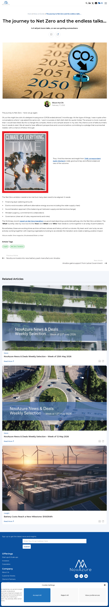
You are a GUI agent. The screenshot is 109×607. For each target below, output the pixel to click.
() (102, 3)
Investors (5, 561)
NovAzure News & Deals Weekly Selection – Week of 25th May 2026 (37, 356)
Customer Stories (8, 576)
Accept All (37, 595)
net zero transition (17, 246)
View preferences (92, 595)
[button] (105, 585)
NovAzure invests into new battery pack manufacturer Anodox (33, 258)
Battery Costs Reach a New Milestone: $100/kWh (28, 516)
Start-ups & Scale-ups (10, 557)
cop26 (5, 246)
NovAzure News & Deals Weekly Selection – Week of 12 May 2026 (36, 436)
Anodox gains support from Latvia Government (82, 263)
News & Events (39, 14)
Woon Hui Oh (58, 103)
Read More (8, 361)
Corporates (6, 564)
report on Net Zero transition (31, 221)
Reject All (65, 595)
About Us (5, 572)
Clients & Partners (8, 579)
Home (30, 14)
